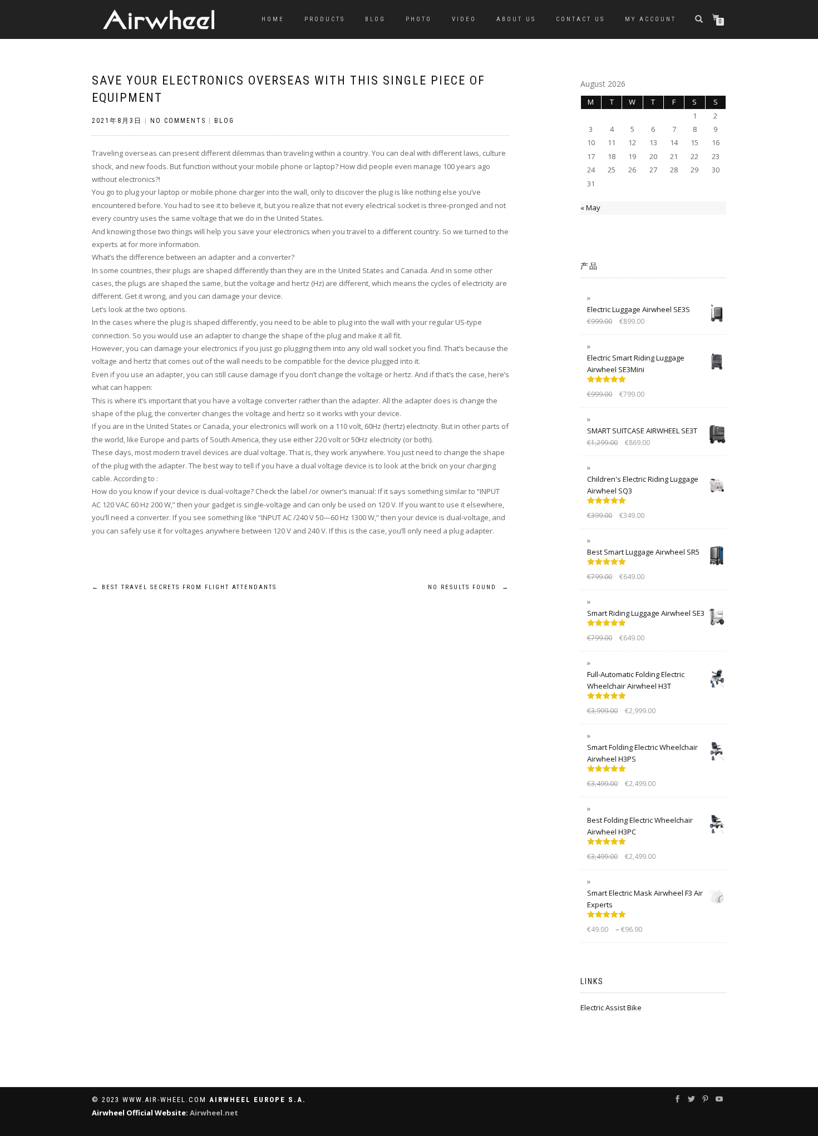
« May (590, 207)
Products (324, 19)
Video (464, 19)
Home (273, 19)
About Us (516, 19)
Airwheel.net (214, 1113)
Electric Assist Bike (611, 1007)
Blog (375, 19)
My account (650, 19)
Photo (419, 19)
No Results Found (468, 587)
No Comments (178, 121)
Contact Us (580, 19)
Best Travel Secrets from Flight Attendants (184, 587)
